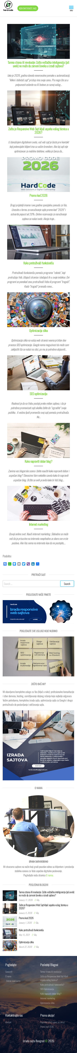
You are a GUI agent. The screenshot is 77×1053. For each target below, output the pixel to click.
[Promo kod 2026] (38, 174)
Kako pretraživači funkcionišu (38, 263)
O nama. (50, 875)
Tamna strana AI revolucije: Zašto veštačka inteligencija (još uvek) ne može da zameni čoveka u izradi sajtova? (38, 64)
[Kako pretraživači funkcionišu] (38, 241)
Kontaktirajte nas (27, 8)
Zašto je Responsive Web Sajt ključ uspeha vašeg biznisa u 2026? (38, 130)
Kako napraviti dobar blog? (38, 461)
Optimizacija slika (38, 330)
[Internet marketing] (38, 503)
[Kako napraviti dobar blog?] (38, 440)
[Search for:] (38, 583)
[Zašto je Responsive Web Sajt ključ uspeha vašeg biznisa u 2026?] (38, 107)
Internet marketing (38, 524)
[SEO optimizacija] (38, 372)
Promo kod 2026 (38, 195)
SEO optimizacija (38, 393)
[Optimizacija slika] (38, 309)
